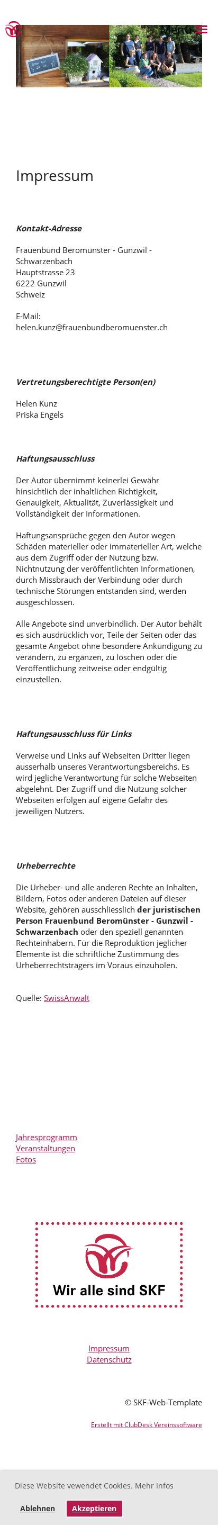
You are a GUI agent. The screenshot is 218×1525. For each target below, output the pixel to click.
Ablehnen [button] (37, 1508)
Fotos (26, 1159)
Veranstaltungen (45, 1148)
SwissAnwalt (66, 997)
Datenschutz (109, 1359)
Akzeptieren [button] (94, 1508)
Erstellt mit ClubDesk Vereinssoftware (146, 1424)
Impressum (109, 1348)
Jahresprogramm (46, 1137)
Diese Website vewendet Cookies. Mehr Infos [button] (94, 1486)
